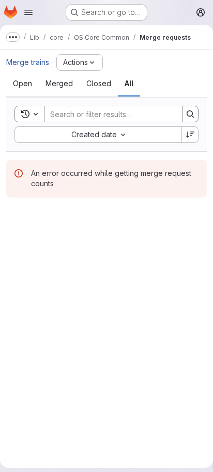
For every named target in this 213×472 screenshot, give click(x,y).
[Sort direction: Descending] (190, 134)
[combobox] (97, 134)
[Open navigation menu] (28, 12)
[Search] (190, 114)
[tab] (22, 83)
